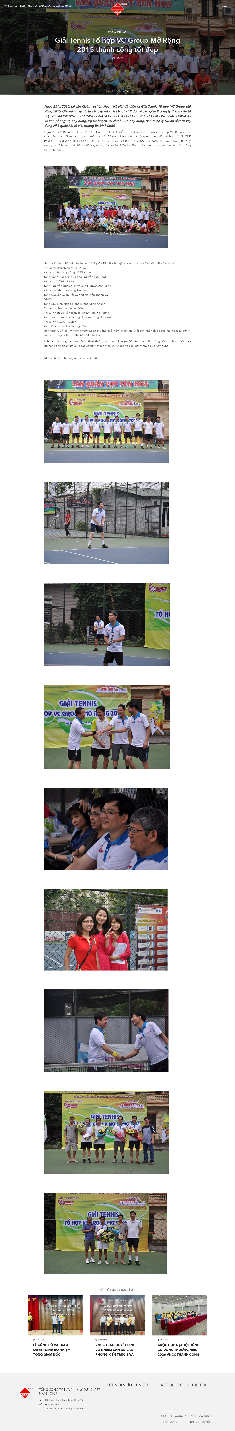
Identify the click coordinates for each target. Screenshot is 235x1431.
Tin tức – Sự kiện (200, 1422)
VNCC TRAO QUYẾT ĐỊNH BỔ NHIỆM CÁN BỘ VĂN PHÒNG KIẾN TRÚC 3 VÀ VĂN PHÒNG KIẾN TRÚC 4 (115, 1350)
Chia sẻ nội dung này (116, 91)
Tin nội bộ (32, 6)
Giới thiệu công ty (174, 1416)
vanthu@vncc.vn (52, 1404)
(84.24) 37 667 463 (54, 1408)
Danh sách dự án (201, 1416)
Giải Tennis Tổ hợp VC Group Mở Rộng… (57, 6)
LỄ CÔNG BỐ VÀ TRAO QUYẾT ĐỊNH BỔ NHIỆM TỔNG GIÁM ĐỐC (51, 1350)
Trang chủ (12, 6)
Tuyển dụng (169, 1422)
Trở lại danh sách (118, 32)
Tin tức (23, 6)
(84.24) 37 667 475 (74, 1408)
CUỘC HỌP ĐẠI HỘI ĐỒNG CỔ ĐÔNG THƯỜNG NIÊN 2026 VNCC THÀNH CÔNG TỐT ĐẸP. (179, 1350)
